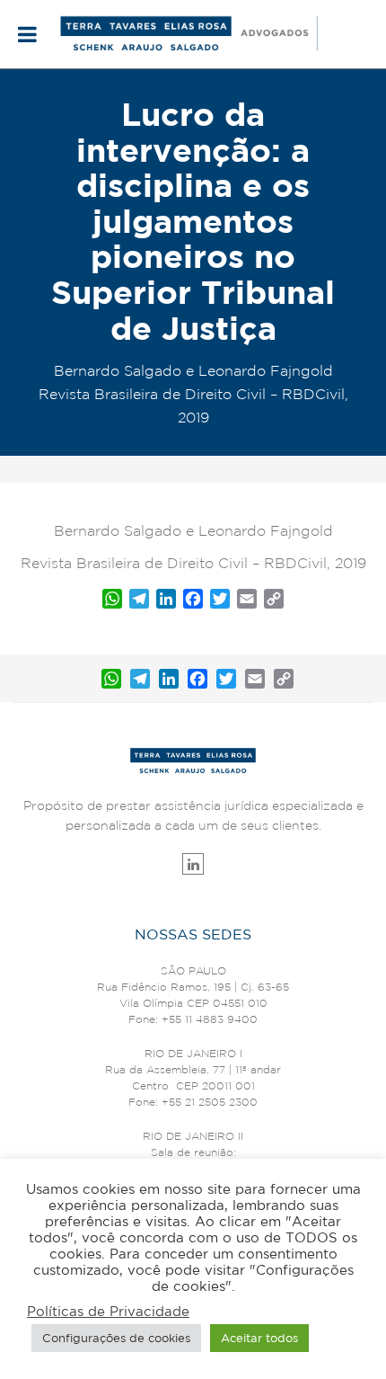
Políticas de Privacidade (108, 1311)
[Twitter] (226, 679)
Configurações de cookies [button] (116, 1338)
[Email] (255, 679)
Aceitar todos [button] (259, 1338)
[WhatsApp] (111, 679)
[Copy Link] (284, 679)
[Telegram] (140, 679)
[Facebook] (197, 679)
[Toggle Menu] (27, 34)
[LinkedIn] (169, 679)
